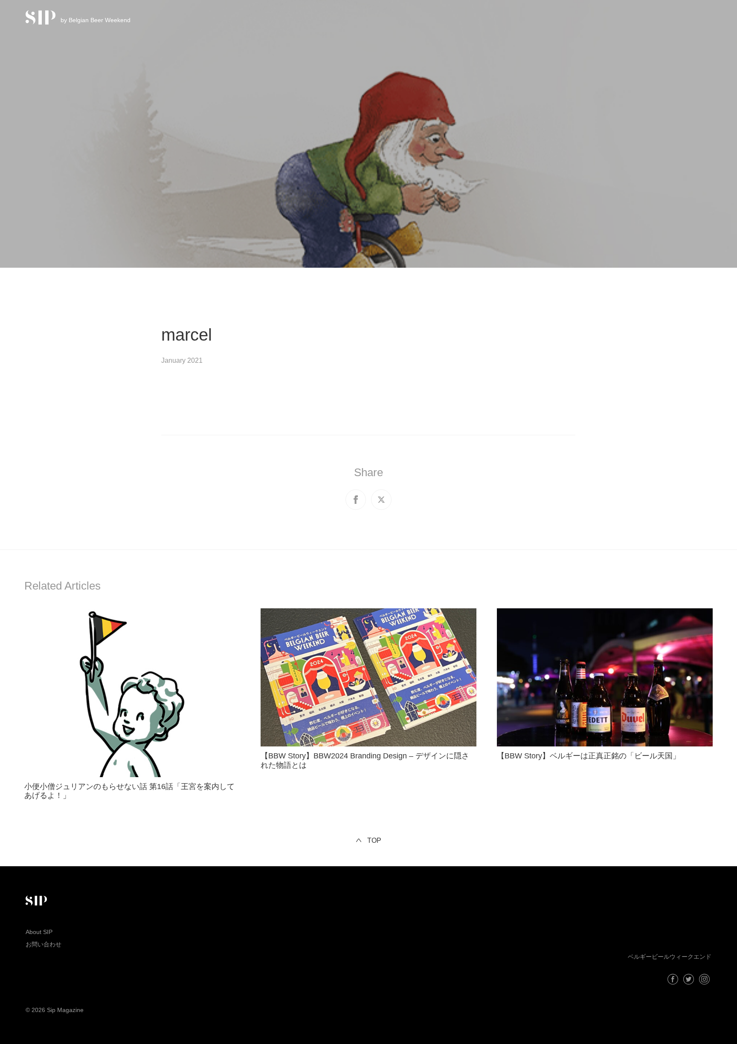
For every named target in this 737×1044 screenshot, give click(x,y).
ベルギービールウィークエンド (669, 956)
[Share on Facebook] (355, 499)
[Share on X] (381, 499)
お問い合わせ (43, 944)
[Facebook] (672, 979)
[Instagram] (704, 979)
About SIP (39, 931)
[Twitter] (688, 979)
